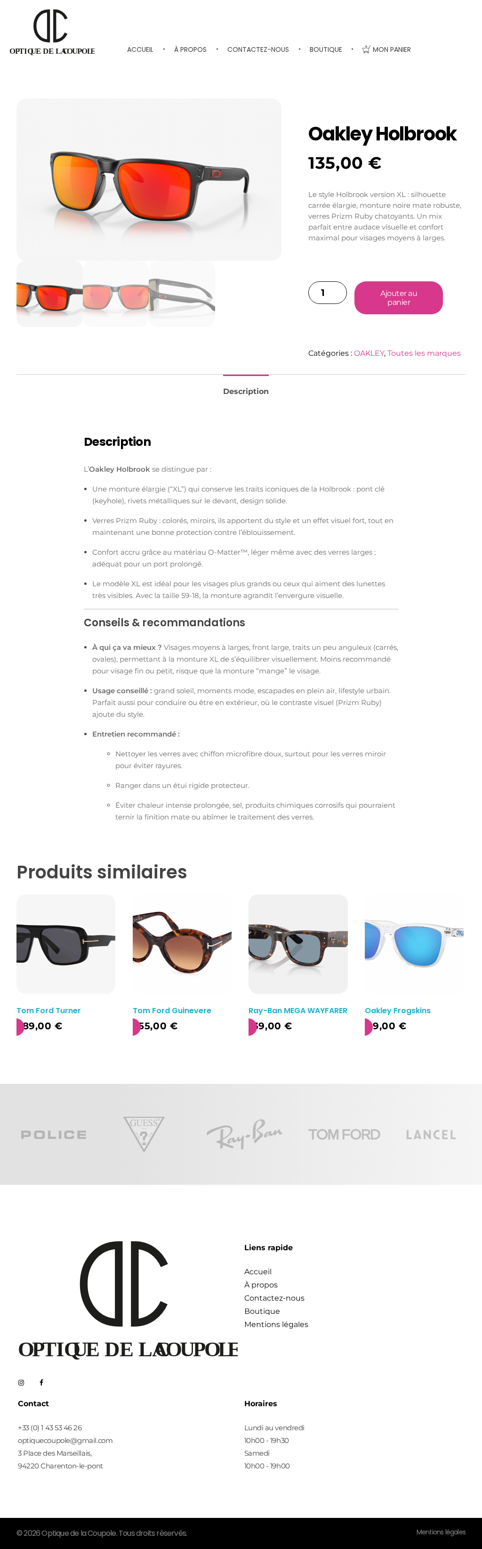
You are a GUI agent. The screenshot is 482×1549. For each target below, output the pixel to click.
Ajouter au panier (398, 298)
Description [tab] (246, 391)
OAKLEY (369, 353)
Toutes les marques (424, 353)
